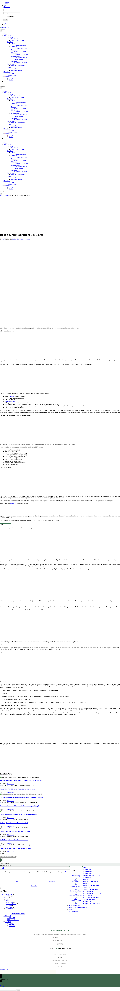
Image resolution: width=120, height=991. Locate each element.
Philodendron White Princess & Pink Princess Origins (16, 848)
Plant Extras (20, 239)
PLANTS (5, 897)
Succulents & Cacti (11, 904)
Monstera (8, 899)
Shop (57, 948)
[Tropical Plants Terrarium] (32, 325)
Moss (13, 401)
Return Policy (64, 960)
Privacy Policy (56, 960)
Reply (2, 986)
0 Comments (26, 239)
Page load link (4, 969)
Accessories (52, 881)
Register (6, 23)
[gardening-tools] (52, 879)
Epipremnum (9, 908)
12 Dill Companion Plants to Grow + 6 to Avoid (14, 840)
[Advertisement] (60, 209)
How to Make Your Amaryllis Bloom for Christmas (15, 831)
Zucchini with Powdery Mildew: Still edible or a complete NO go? (19, 806)
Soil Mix (8, 896)
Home (1, 195)
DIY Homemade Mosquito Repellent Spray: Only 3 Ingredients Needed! (21, 797)
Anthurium (9, 907)
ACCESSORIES (7, 894)
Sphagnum (8, 401)
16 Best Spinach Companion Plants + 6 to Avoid (14, 823)
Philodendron (9, 902)
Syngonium (9, 905)
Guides (7, 195)
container (11, 396)
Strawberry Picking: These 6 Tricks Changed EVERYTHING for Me (20, 780)
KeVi (3, 239)
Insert (18, 990)
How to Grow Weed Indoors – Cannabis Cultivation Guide (17, 789)
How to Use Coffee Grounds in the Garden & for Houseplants (18, 814)
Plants (16, 881)
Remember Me (9, 16)
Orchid (7, 900)
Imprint (60, 966)
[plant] (16, 879)
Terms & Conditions (60, 963)
